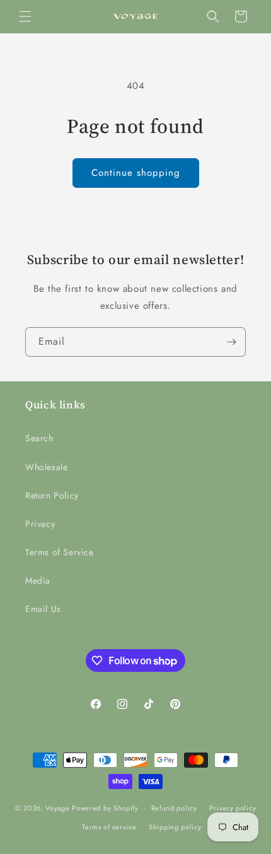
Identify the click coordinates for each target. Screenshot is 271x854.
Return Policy (52, 495)
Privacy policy (232, 808)
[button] (25, 16)
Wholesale (46, 467)
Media (37, 580)
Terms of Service (59, 552)
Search (39, 438)
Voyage (57, 807)
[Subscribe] (231, 342)
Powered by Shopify (105, 807)
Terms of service (109, 827)
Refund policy (174, 808)
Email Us (43, 609)
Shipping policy (175, 827)
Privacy (40, 523)
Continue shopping (135, 173)
